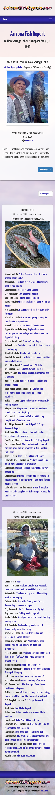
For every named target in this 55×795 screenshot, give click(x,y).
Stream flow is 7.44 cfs (32, 369)
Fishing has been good (29, 298)
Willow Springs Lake (13, 67)
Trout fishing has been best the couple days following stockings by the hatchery (27, 491)
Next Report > (45, 170)
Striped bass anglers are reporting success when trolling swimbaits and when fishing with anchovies (27, 480)
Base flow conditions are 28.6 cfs (30, 676)
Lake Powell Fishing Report (28, 720)
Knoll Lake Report (23, 708)
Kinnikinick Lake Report (31, 353)
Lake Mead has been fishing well (29, 732)
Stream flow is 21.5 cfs (31, 365)
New (18, 581)
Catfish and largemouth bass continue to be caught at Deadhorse (24, 393)
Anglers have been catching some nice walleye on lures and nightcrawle (24, 645)
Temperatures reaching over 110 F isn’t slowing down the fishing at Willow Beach (27, 748)
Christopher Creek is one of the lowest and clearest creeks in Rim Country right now (26, 448)
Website (29, 140)
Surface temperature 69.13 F (31, 609)
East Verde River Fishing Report (34, 440)
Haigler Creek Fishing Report (31, 456)
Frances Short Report (32, 341)
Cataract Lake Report (28, 290)
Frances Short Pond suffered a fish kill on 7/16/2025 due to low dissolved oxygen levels (27, 657)
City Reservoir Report (28, 294)
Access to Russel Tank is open (30, 325)
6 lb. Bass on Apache (26, 756)
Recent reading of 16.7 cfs (33, 680)
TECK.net (44, 791)
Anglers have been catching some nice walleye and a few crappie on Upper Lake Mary (26, 333)
